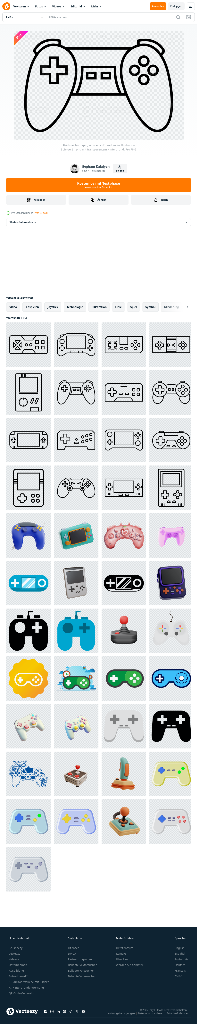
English (180, 948)
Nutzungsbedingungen (121, 1013)
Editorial (76, 6)
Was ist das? (41, 213)
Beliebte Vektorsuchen (82, 965)
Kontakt (121, 953)
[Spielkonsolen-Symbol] (28, 678)
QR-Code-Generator (22, 993)
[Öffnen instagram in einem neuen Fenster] (52, 1011)
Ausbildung (16, 970)
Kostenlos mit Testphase (98, 185)
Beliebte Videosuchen (82, 976)
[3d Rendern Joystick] (124, 631)
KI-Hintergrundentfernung (26, 987)
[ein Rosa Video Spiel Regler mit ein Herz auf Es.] (124, 535)
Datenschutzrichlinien (150, 1013)
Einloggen (176, 6)
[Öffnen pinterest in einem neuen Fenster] (64, 1011)
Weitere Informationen (23, 222)
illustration (99, 307)
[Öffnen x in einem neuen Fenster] (77, 1011)
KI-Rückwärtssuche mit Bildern (29, 982)
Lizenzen (73, 948)
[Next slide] (184, 307)
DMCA (72, 953)
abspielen (32, 307)
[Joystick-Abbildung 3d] (76, 774)
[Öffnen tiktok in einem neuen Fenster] (70, 1011)
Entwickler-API (18, 976)
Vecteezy (14, 953)
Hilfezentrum (124, 948)
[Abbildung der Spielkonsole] (76, 678)
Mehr (94, 6)
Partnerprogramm (80, 959)
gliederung (171, 307)
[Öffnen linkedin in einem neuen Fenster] (58, 1011)
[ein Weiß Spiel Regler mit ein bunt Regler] (171, 631)
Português (181, 959)
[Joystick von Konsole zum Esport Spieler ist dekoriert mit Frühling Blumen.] (28, 774)
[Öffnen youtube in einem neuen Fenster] (83, 1011)
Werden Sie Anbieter (129, 965)
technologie (75, 307)
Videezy (14, 959)
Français (180, 970)
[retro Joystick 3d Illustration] (124, 774)
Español (180, 953)
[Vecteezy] (6, 6)
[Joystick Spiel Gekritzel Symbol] (124, 726)
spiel (133, 307)
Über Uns (122, 959)
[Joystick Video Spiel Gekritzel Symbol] (28, 583)
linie (118, 307)
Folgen (120, 170)
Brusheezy (15, 948)
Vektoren (19, 6)
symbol (150, 307)
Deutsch (180, 965)
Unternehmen (18, 965)
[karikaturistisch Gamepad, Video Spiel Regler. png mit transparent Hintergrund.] (171, 774)
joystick (52, 307)
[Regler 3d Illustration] (28, 535)
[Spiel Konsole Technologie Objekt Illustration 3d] (171, 583)
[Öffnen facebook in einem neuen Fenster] (45, 1011)
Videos (56, 6)
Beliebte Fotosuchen (81, 970)
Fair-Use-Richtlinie (177, 1013)
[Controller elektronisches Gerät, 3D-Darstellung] (171, 535)
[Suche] (178, 17)
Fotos (39, 6)
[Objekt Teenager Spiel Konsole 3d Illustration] (76, 535)
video (13, 307)
